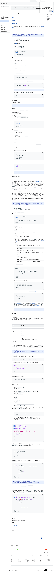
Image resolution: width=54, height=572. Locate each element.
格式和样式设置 (27, 65)
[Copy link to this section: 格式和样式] (17, 313)
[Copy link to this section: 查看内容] (16, 530)
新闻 (11, 561)
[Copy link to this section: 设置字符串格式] (18, 355)
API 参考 (40, 559)
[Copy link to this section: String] (15, 30)
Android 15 (33, 559)
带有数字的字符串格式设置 (33, 303)
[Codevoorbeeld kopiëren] (43, 50)
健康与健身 (19, 559)
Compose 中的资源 (16, 528)
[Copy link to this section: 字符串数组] (17, 100)
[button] (4, 11)
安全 (11, 559)
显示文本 (15, 524)
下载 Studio (41, 560)
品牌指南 (17, 570)
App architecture (4, 3)
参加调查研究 (48, 560)
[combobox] (33, 1)
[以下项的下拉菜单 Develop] (23, 1)
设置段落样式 (15, 526)
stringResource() (30, 81)
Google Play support (49, 559)
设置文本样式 (15, 525)
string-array (18, 123)
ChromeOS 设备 (27, 559)
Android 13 (33, 561)
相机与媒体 (19, 560)
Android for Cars (27, 560)
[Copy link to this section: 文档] (14, 522)
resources (16, 52)
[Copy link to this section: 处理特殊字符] (17, 317)
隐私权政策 (19, 561)
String (16, 43)
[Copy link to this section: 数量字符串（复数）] (21, 176)
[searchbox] (5, 6)
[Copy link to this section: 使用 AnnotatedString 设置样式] (23, 443)
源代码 (11, 560)
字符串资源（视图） (16, 531)
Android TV (26, 561)
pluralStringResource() (32, 291)
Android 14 (33, 560)
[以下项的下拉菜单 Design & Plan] (18, 1)
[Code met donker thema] (42, 50)
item (18, 219)
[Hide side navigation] (9, 570)
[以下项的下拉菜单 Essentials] (11, 1)
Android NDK (41, 561)
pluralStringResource (37, 305)
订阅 (45, 570)
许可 (14, 570)
